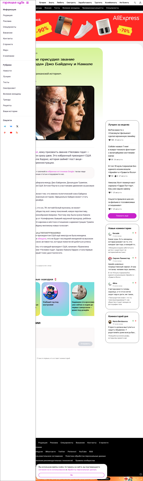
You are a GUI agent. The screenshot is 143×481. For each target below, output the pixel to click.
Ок (71, 475)
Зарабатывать (85, 3)
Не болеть (124, 3)
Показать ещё (122, 216)
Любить (60, 3)
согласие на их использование (52, 470)
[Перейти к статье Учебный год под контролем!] (55, 299)
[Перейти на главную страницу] (13, 2)
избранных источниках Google (60, 171)
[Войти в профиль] (140, 2)
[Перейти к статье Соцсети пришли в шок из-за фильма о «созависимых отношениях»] (122, 204)
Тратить (98, 3)
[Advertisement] (122, 83)
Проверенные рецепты (92, 8)
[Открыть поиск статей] (135, 2)
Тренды (38, 8)
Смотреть (71, 3)
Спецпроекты (112, 8)
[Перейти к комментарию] (122, 242)
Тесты (57, 8)
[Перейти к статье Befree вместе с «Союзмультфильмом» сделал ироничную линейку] (122, 135)
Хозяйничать (111, 3)
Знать (51, 3)
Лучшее (42, 3)
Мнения (48, 8)
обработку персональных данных (81, 470)
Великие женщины (71, 8)
